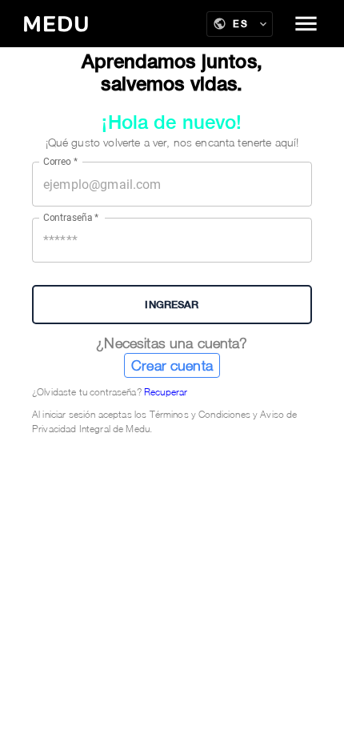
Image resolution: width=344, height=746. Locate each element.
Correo (60, 161)
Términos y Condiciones (200, 414)
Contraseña (71, 217)
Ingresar (171, 305)
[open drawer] (306, 23)
